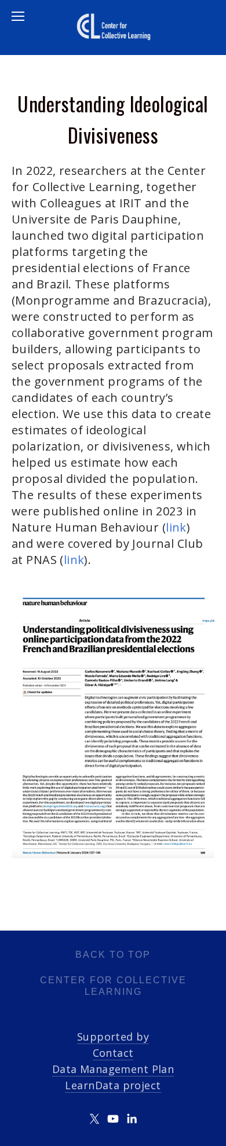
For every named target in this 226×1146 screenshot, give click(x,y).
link (176, 527)
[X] (94, 1119)
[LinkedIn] (131, 1119)
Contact (113, 1053)
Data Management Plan (113, 1069)
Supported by (113, 1037)
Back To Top (113, 955)
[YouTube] (113, 1119)
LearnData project (113, 1085)
